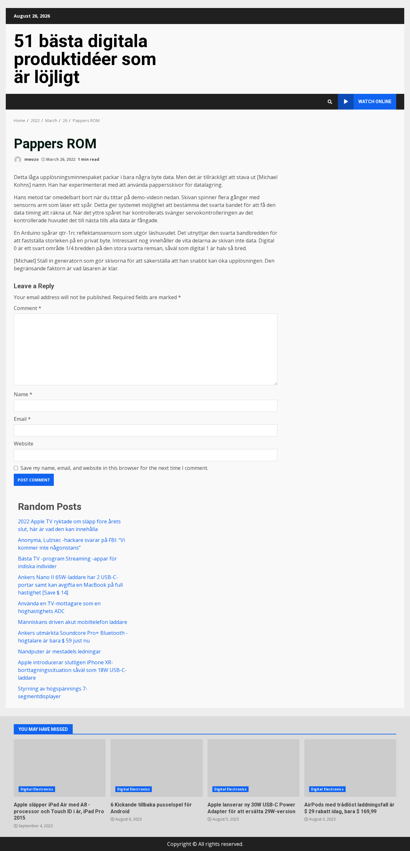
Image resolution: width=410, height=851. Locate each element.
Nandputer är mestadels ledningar (59, 651)
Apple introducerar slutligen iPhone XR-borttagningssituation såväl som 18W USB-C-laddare (72, 670)
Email (22, 418)
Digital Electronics (36, 789)
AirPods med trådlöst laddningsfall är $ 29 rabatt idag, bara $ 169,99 (350, 768)
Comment (27, 308)
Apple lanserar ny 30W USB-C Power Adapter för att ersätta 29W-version (253, 768)
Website (23, 443)
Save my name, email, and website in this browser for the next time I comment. (114, 467)
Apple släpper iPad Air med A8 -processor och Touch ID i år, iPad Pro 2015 (60, 768)
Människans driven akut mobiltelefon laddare (72, 622)
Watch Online (374, 101)
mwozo (31, 159)
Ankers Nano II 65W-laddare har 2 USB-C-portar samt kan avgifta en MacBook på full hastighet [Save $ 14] (70, 585)
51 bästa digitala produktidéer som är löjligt (85, 58)
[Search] (330, 102)
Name (23, 394)
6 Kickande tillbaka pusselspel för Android (156, 768)
